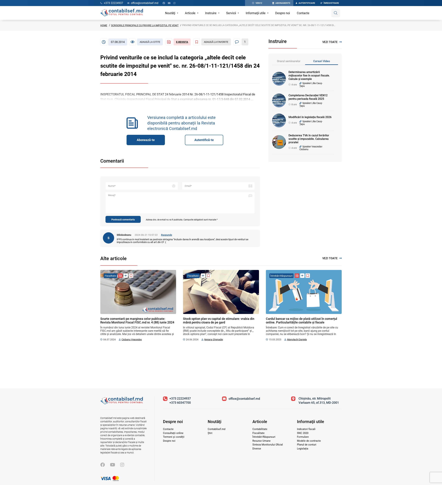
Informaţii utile (256, 13)
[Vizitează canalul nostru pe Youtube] (169, 3)
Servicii (231, 13)
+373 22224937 (180, 398)
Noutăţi (170, 13)
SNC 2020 (302, 433)
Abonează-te (146, 140)
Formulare (303, 436)
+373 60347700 (180, 402)
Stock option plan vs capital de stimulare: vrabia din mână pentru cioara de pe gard (218, 320)
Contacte (303, 13)
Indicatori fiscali (306, 429)
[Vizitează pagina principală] (121, 12)
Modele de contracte (309, 440)
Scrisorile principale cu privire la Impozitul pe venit (145, 25)
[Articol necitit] (125, 275)
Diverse (256, 448)
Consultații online (173, 433)
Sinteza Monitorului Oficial (267, 444)
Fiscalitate (258, 433)
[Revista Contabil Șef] (120, 275)
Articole (190, 13)
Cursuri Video (321, 61)
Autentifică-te (204, 140)
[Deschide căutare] (335, 13)
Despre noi (282, 13)
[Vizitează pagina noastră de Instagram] (174, 3)
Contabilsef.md (216, 429)
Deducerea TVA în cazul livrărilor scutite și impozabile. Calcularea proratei (309, 139)
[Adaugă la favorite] (131, 275)
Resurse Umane (261, 440)
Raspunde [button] (166, 235)
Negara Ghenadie (213, 339)
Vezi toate (330, 42)
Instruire (211, 13)
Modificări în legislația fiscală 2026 (310, 117)
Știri (210, 433)
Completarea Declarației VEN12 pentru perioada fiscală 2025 (308, 97)
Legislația (302, 448)
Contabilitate (259, 429)
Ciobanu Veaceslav (132, 339)
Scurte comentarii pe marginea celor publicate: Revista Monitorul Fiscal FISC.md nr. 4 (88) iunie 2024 (137, 320)
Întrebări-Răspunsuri (263, 436)
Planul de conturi (306, 444)
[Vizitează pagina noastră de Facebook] (164, 3)
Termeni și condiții (173, 436)
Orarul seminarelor (288, 61)
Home (103, 25)
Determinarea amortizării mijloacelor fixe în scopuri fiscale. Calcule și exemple (309, 75)
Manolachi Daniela (297, 339)
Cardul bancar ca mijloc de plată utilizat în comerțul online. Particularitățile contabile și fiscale (301, 320)
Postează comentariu (123, 219)
